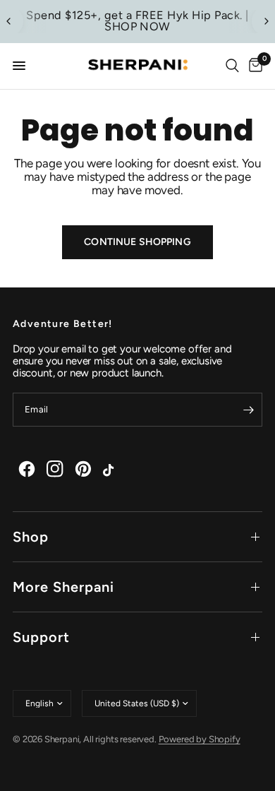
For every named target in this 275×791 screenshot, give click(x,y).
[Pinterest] (83, 468)
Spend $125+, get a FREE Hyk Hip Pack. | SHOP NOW (137, 20)
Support (41, 637)
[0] (253, 66)
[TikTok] (111, 468)
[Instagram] (55, 468)
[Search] (232, 66)
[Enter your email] (248, 410)
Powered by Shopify (199, 739)
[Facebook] (26, 468)
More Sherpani (63, 586)
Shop (31, 536)
